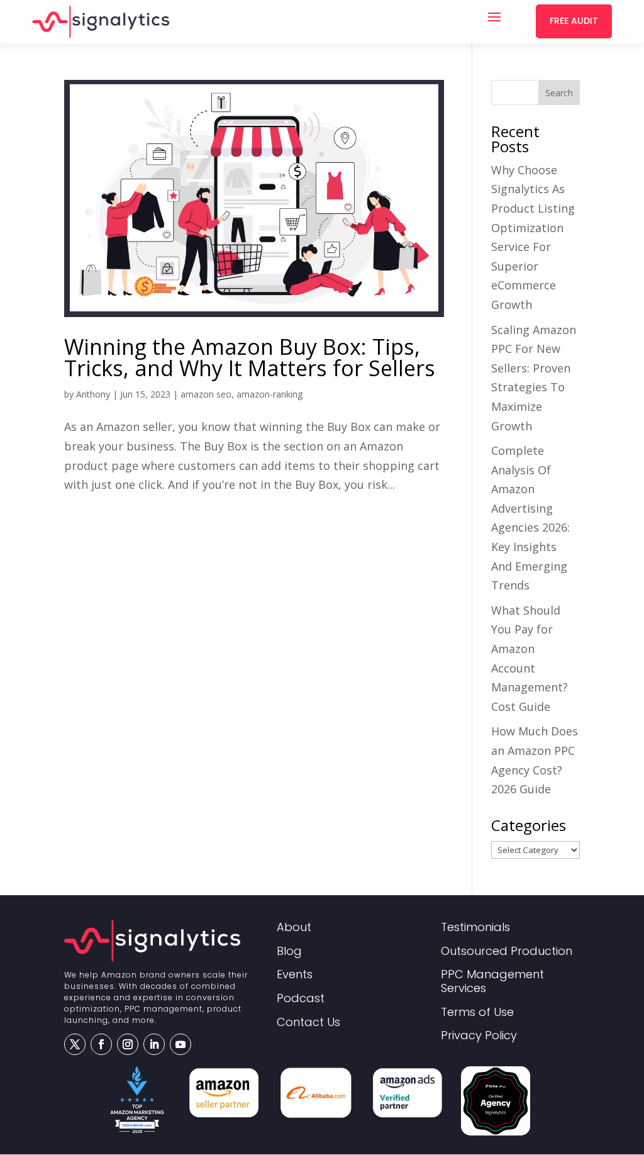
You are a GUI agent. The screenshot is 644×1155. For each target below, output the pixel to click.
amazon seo (205, 394)
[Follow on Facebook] (101, 1044)
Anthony (93, 394)
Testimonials (475, 927)
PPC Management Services (492, 982)
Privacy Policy (479, 1036)
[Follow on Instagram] (127, 1044)
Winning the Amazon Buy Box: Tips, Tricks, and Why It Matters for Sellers (249, 357)
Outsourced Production (506, 951)
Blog (289, 951)
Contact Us (308, 1022)
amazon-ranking (269, 394)
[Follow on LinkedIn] (154, 1044)
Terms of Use (477, 1012)
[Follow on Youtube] (180, 1044)
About (294, 927)
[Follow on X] (75, 1044)
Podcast (301, 998)
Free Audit (574, 20)
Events (295, 975)
